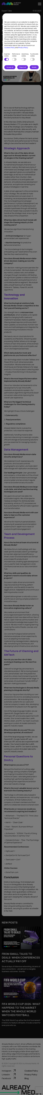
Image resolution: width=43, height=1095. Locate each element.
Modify (34, 67)
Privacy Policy (23, 47)
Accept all (10, 67)
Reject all (22, 67)
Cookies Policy (9, 47)
